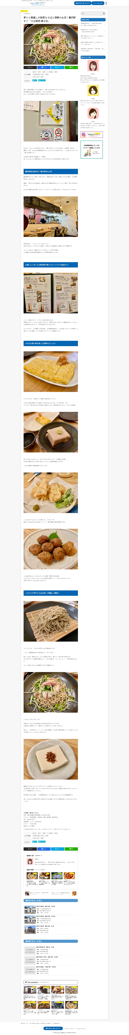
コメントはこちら (97, 3)
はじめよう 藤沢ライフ (61, 1032)
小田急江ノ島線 (36, 76)
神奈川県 (34, 71)
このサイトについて (81, 1028)
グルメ (35, 80)
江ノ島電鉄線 (50, 71)
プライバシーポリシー (70, 1028)
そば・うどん (24, 11)
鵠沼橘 (44, 71)
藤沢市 (39, 71)
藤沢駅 (56, 71)
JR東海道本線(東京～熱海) (38, 74)
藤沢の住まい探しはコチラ (83, 3)
